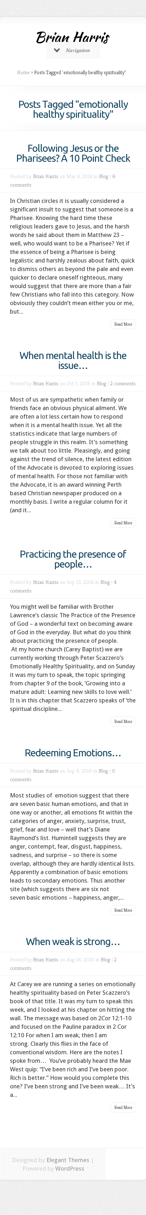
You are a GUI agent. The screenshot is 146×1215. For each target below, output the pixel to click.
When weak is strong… (73, 941)
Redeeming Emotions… (73, 752)
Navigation (78, 50)
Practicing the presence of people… (73, 558)
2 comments (123, 383)
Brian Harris (45, 176)
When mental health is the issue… (73, 360)
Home (23, 72)
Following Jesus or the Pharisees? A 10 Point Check (73, 153)
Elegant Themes (67, 1160)
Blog (103, 176)
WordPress (69, 1168)
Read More (123, 324)
